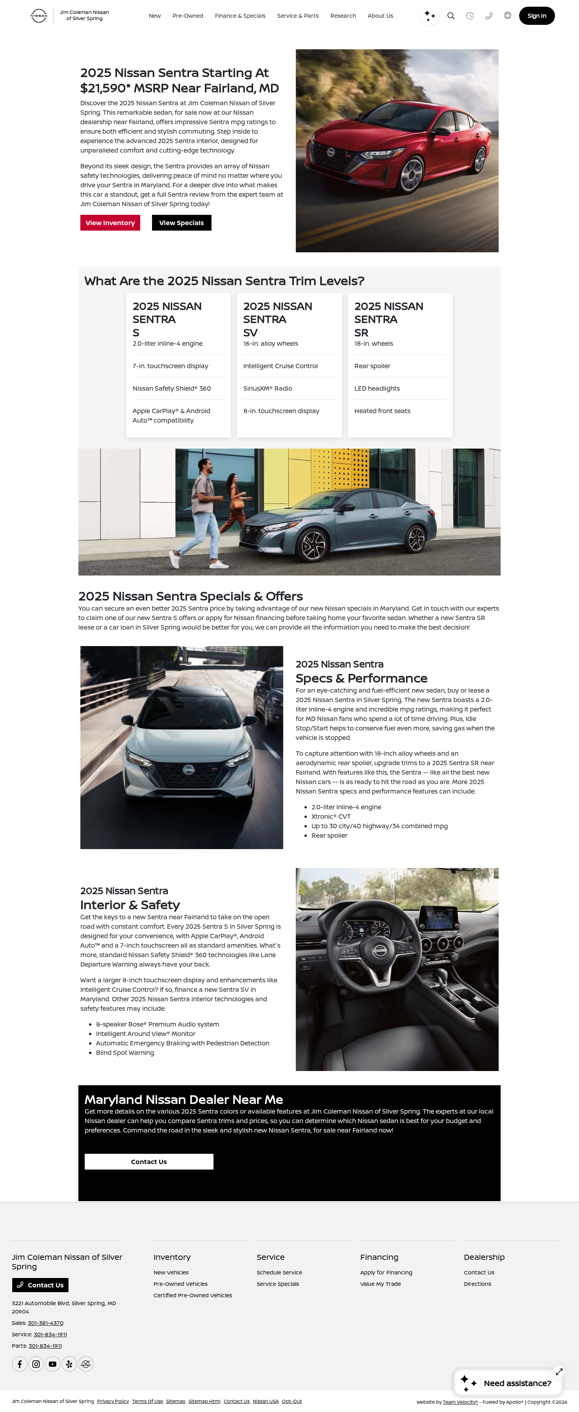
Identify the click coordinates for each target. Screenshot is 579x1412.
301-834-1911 (50, 1334)
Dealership (484, 1257)
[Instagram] (36, 1364)
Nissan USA (266, 1401)
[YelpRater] (69, 1364)
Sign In (537, 15)
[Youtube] (53, 1364)
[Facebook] (20, 1364)
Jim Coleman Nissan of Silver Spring (53, 1401)
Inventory (172, 1257)
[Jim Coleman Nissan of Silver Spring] (73, 15)
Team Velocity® (460, 1402)
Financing (379, 1257)
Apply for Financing (386, 1272)
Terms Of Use (147, 1401)
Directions (477, 1283)
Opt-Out (292, 1401)
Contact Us (149, 1161)
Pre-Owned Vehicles (181, 1283)
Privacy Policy (113, 1401)
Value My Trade (380, 1283)
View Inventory (110, 222)
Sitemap (176, 1401)
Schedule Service (279, 1272)
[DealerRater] (86, 1364)
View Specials (182, 222)
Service (271, 1257)
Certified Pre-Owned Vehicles (193, 1295)
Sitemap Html (205, 1401)
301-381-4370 (45, 1322)
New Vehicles (171, 1272)
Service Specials (278, 1283)
